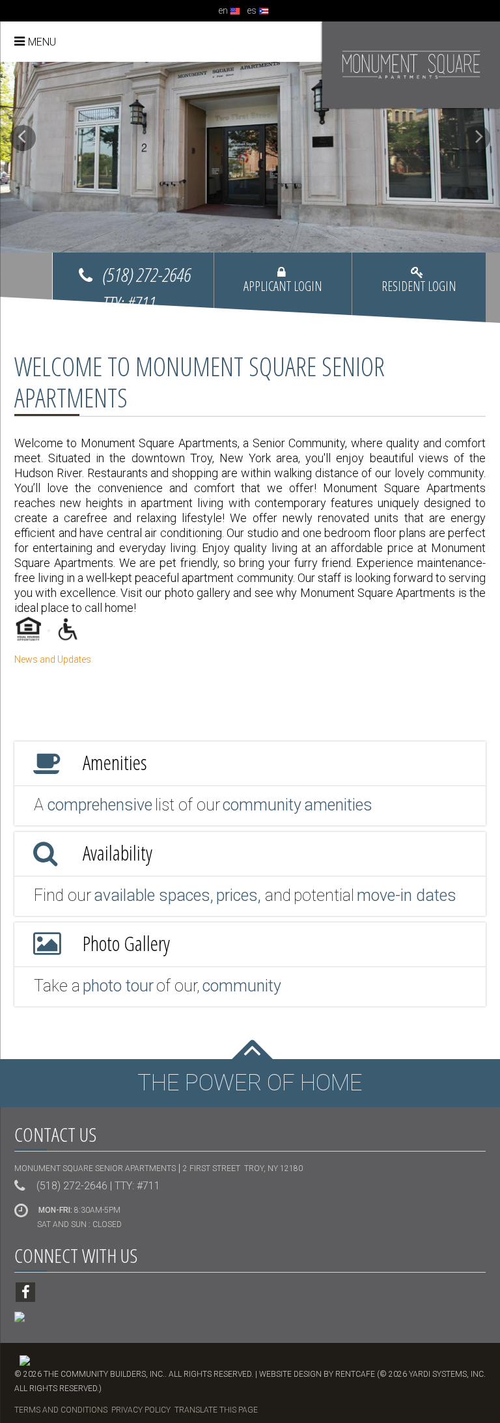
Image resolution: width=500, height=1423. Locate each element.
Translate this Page (216, 1410)
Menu (42, 42)
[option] (250, 157)
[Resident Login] (419, 291)
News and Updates (52, 659)
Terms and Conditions (60, 1410)
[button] (23, 138)
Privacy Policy (141, 1410)
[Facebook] (25, 1292)
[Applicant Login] (283, 291)
